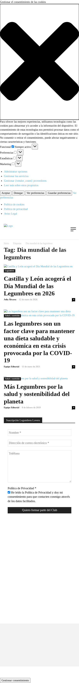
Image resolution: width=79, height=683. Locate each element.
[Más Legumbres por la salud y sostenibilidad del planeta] (39, 378)
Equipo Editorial (11, 366)
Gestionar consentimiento (15, 680)
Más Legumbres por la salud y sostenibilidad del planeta (37, 394)
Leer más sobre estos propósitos (21, 185)
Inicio (6, 243)
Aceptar (6, 193)
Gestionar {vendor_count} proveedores (25, 180)
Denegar (18, 193)
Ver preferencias (35, 193)
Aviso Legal (10, 213)
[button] (39, 62)
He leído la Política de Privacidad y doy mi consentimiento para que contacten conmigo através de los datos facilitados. (39, 497)
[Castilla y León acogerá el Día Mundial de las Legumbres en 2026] (39, 268)
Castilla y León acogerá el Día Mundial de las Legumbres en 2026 (37, 286)
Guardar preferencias (59, 193)
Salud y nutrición (12, 316)
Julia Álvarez (10, 299)
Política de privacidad (16, 209)
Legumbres (9, 271)
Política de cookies (14, 204)
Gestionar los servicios (16, 176)
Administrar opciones (15, 171)
